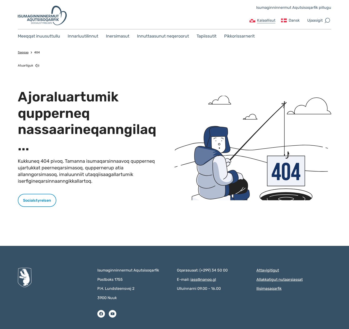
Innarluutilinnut (83, 36)
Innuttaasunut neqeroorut (163, 36)
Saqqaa (23, 52)
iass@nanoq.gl (203, 279)
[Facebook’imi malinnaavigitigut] (101, 314)
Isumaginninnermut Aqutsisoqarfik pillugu (293, 7)
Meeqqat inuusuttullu (39, 36)
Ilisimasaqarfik (269, 288)
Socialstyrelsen (37, 200)
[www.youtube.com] (112, 314)
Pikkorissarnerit (239, 36)
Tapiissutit (207, 36)
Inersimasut (117, 36)
